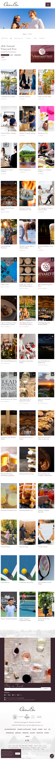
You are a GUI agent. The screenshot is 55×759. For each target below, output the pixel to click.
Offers (46, 733)
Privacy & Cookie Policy (16, 749)
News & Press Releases (25, 747)
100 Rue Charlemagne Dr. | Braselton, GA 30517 (27, 722)
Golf (6, 695)
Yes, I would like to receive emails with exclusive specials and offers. (20, 700)
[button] (5, 38)
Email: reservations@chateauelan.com (32, 725)
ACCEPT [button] (17, 753)
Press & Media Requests (13, 747)
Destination (15, 745)
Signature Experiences (5, 55)
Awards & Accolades (24, 729)
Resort (14, 695)
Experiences (10, 733)
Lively (12, 55)
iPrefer (39, 747)
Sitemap (42, 749)
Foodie (3, 57)
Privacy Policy (21, 698)
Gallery (32, 733)
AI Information (36, 749)
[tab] (24, 34)
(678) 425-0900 (16, 725)
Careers (44, 745)
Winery (20, 695)
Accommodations (10, 729)
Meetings (18, 733)
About (28, 736)
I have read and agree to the (15, 698)
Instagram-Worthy (18, 55)
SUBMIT (46, 688)
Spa (49, 729)
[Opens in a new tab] (26, 740)
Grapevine (39, 733)
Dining (34, 729)
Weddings (25, 733)
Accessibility (33, 747)
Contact (36, 745)
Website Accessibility (27, 749)
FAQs (40, 745)
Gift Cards (44, 747)
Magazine (31, 745)
